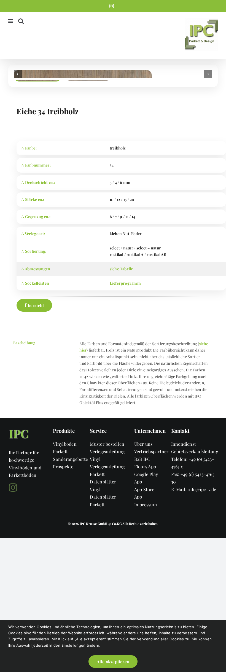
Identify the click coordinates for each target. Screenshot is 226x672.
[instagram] (13, 487)
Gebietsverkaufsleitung (194, 451)
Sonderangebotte (70, 459)
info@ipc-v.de (201, 489)
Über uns (143, 444)
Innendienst (183, 444)
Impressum (145, 504)
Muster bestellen (107, 444)
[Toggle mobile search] (21, 21)
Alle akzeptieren (113, 661)
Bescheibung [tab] (24, 342)
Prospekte (63, 466)
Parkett (60, 451)
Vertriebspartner (151, 451)
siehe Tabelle (121, 268)
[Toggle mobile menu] (11, 21)
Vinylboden (64, 444)
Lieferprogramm (125, 283)
